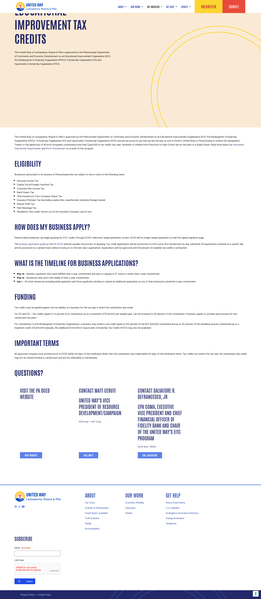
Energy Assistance (175, 518)
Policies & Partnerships (96, 508)
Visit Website (31, 455)
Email (22, 547)
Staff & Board (92, 518)
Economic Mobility (134, 502)
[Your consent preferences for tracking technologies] (256, 594)
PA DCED (58, 244)
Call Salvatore (150, 455)
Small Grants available (96, 513)
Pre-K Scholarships (56, 148)
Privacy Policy (28, 594)
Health (128, 513)
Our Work (134, 495)
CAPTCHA (19, 560)
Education (130, 508)
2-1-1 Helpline (172, 508)
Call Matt (88, 455)
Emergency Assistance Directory (182, 513)
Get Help (173, 495)
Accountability (92, 528)
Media (88, 523)
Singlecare (171, 523)
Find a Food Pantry (175, 502)
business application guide (32, 244)
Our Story (90, 502)
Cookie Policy (44, 594)
